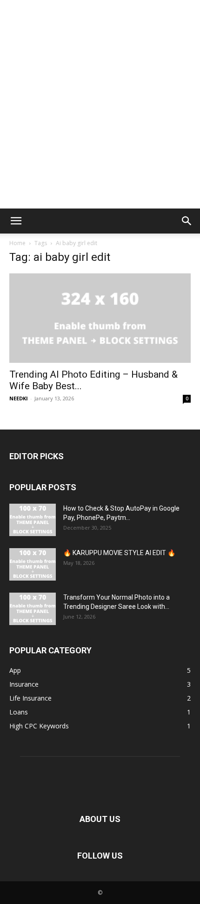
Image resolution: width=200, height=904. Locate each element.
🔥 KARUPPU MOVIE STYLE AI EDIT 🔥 (119, 552)
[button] (16, 221)
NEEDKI (18, 398)
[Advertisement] (100, 104)
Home (17, 243)
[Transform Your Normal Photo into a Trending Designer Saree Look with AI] (32, 609)
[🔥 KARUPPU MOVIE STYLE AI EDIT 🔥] (32, 564)
